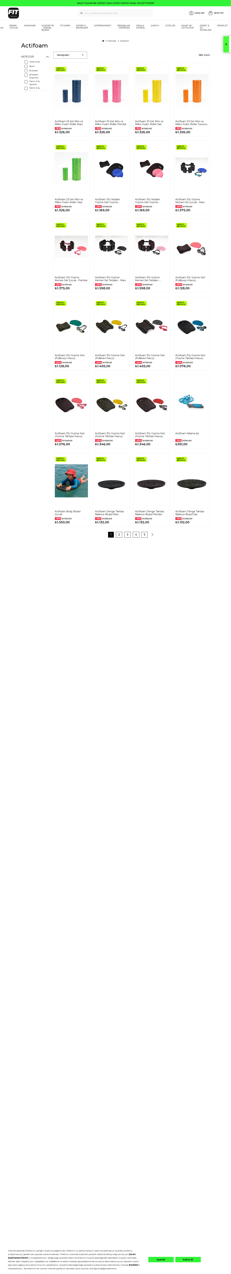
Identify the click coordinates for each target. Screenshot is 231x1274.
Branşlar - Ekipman (124, 26)
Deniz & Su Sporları (205, 27)
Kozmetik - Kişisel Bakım (48, 27)
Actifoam (124, 41)
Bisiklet (222, 25)
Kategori (27, 56)
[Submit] (81, 13)
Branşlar (33, 70)
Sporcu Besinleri (82, 26)
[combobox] (115, 13)
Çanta (155, 25)
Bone (31, 66)
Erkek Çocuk (13, 26)
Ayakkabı (30, 25)
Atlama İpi (34, 61)
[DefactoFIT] (42, 13)
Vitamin (65, 25)
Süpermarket (102, 25)
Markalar (112, 41)
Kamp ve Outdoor (187, 26)
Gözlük (170, 25)
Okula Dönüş (140, 26)
